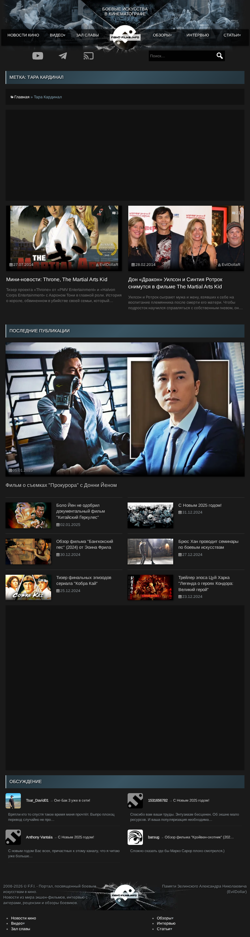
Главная (22, 97)
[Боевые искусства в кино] (125, 37)
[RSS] (88, 55)
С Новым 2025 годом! (191, 800)
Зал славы (87, 35)
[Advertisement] (125, 155)
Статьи (231, 35)
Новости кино (23, 35)
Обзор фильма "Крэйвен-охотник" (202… (199, 837)
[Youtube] (37, 55)
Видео (56, 35)
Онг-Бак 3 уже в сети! (72, 800)
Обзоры (161, 35)
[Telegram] (63, 55)
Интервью (198, 35)
